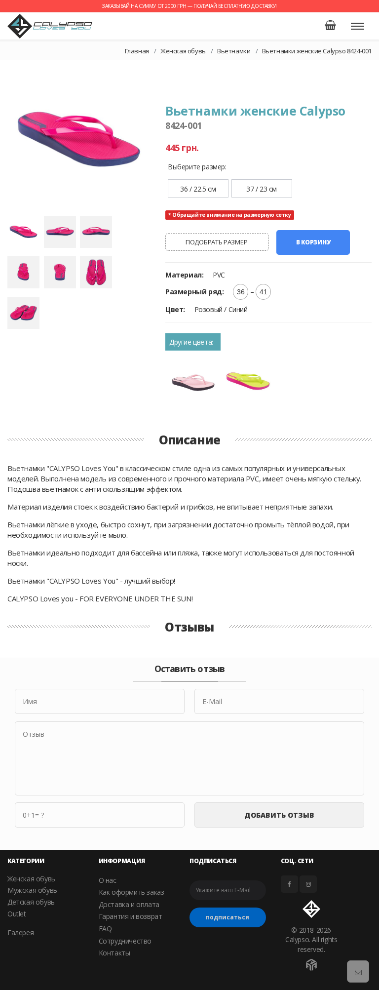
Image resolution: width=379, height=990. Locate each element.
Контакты (114, 952)
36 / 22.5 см (198, 189)
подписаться (227, 917)
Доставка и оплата (129, 904)
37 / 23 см (261, 189)
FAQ (105, 928)
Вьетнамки (233, 50)
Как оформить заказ (131, 892)
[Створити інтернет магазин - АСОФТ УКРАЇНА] (311, 962)
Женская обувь (183, 50)
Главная (137, 50)
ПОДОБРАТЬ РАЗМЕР (217, 242)
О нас (107, 880)
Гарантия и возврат (130, 916)
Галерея (20, 932)
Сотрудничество (125, 941)
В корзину (313, 242)
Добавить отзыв (279, 815)
